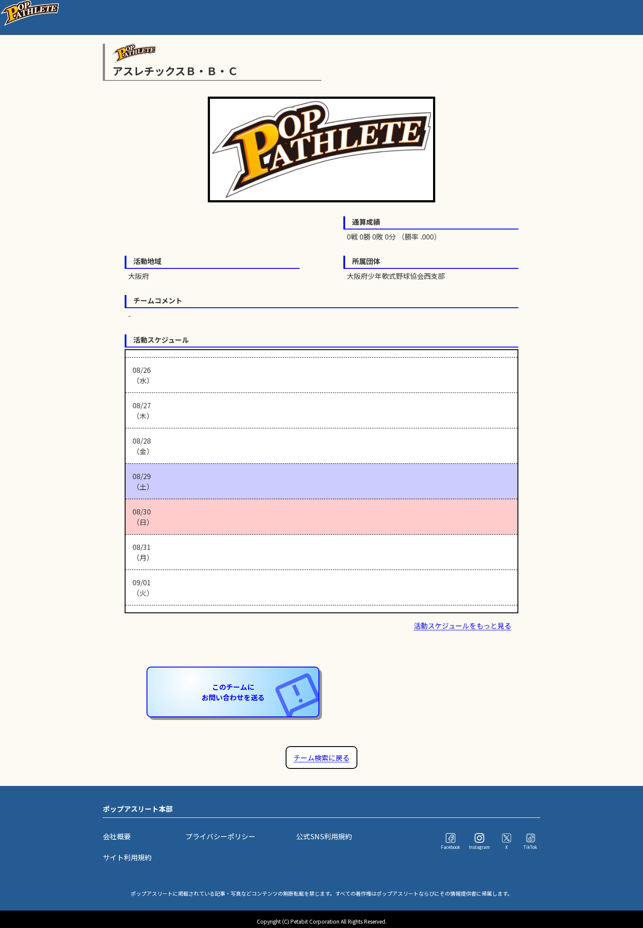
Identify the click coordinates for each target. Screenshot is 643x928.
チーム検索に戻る (321, 757)
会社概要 (117, 836)
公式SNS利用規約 (324, 836)
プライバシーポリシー (220, 836)
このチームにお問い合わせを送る (233, 691)
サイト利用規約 (127, 857)
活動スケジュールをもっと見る (462, 625)
